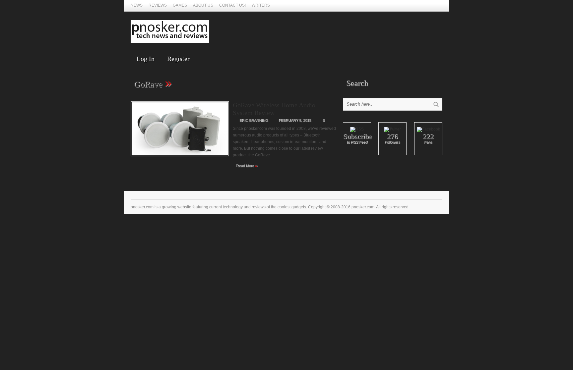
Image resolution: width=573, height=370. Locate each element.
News (137, 5)
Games (180, 5)
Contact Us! (232, 5)
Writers (261, 5)
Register (178, 58)
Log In (146, 58)
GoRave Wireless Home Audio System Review (274, 108)
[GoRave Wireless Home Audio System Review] (180, 158)
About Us (203, 5)
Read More (247, 165)
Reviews (158, 5)
